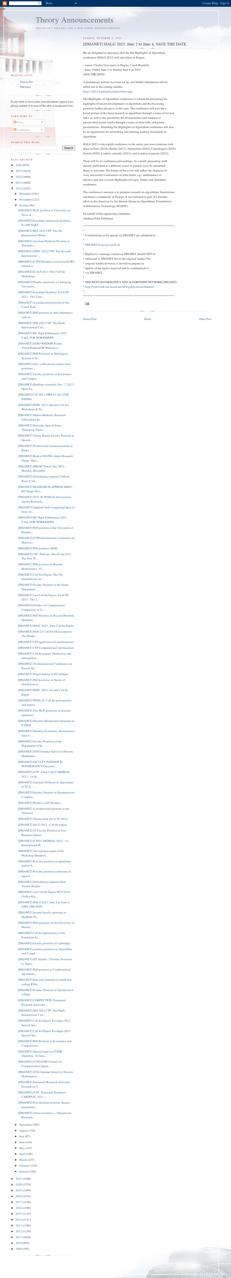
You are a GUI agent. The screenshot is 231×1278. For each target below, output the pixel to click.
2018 (19, 1196)
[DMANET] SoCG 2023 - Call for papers (42, 825)
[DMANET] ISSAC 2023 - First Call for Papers (46, 626)
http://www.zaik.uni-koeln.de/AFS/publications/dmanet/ (119, 287)
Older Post (205, 319)
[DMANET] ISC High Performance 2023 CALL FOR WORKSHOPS (42, 335)
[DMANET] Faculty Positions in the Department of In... (40, 743)
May (22, 1148)
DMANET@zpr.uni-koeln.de (102, 245)
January (24, 1171)
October (24, 205)
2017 (19, 1202)
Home (147, 319)
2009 (19, 1249)
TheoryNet (26, 82)
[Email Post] (87, 303)
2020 (19, 1184)
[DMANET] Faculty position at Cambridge (44, 943)
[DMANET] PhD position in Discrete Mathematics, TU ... (40, 566)
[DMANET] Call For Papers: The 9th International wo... (40, 577)
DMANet (25, 87)
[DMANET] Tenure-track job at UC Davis (43, 819)
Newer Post (90, 319)
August (24, 1130)
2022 (19, 188)
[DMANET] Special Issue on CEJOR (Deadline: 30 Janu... (40, 1053)
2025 (19, 171)
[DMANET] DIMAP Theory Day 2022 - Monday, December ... (42, 468)
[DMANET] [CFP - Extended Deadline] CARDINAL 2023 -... (42, 1094)
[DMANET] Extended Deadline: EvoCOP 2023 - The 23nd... (43, 294)
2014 (19, 1219)
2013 (19, 1225)
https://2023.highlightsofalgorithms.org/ (108, 91)
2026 (19, 165)
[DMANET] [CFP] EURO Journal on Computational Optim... (40, 1063)
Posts (19, 122)
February (25, 1165)
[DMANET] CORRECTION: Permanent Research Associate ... (42, 1002)
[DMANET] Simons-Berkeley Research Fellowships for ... (42, 417)
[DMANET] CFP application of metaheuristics (46, 642)
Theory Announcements (74, 19)
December (25, 194)
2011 (19, 1237)
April (22, 1154)
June (22, 1142)
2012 (19, 1231)
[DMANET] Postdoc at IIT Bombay (39, 803)
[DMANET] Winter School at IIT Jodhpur (43, 674)
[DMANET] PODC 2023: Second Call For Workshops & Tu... (43, 407)
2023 (19, 182)
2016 (19, 1208)
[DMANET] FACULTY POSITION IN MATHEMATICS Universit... (40, 764)
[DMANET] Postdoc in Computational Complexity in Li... (41, 607)
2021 (19, 1179)
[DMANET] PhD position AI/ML (38, 548)
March (23, 1160)
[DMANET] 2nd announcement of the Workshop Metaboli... (41, 853)
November (25, 199)
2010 (19, 1243)
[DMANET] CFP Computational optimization (46, 648)
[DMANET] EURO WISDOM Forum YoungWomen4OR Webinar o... (40, 345)
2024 (19, 177)
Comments (23, 130)
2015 (19, 1214)
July (22, 1136)
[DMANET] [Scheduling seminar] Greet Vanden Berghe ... (42, 884)
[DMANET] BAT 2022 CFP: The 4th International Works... (40, 233)
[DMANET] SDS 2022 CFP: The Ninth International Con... (41, 325)
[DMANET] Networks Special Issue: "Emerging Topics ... (40, 427)
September (26, 1124)
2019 (19, 1190)
